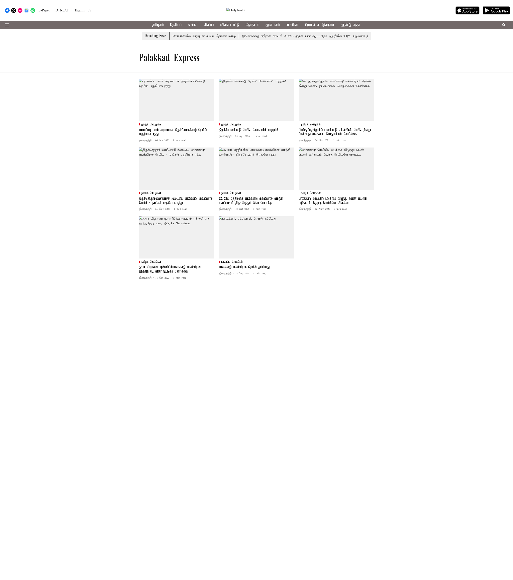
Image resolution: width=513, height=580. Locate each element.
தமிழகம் (158, 25)
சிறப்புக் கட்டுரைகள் (319, 25)
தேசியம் (176, 25)
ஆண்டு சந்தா (351, 25)
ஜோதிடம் (252, 25)
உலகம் (193, 25)
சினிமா (209, 25)
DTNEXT (62, 10)
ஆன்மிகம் (273, 25)
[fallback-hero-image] (176, 100)
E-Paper (44, 10)
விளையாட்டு (229, 25)
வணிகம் (292, 25)
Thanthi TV (83, 10)
